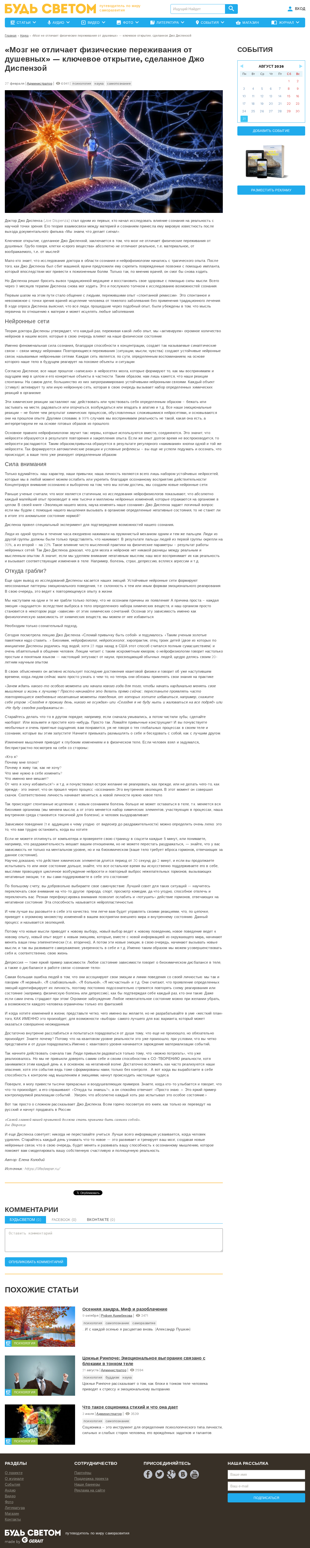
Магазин (12, 1513)
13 (270, 96)
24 (244, 111)
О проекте (14, 1473)
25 (253, 111)
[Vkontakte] (182, 1474)
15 (288, 96)
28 (280, 111)
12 (262, 96)
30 (298, 111)
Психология (24, 1343)
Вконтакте (101, 1219)
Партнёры (83, 1473)
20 (271, 103)
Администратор (39, 83)
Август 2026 (271, 66)
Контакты (13, 1519)
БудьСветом (25, 1219)
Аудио (10, 1490)
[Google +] (171, 1474)
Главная (10, 35)
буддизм (112, 1377)
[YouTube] (194, 1474)
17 (244, 103)
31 (244, 119)
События (12, 1484)
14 (279, 96)
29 (289, 111)
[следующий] (300, 66)
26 (262, 111)
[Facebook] (148, 1474)
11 (253, 96)
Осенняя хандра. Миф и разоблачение (124, 1309)
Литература (15, 1508)
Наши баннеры (87, 1484)
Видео (10, 1496)
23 (297, 103)
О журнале (14, 1478)
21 (279, 103)
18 (253, 103)
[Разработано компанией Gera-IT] (32, 1542)
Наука (24, 35)
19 (262, 103)
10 (244, 96)
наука (99, 83)
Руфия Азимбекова (116, 1315)
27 (271, 111)
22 (289, 103)
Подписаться (266, 1498)
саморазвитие (143, 1323)
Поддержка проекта (91, 1478)
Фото (9, 1502)
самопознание (119, 83)
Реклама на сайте (89, 1490)
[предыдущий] (242, 66)
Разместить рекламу (271, 190)
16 (297, 96)
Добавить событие (271, 131)
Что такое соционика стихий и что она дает (130, 1407)
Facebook (64, 1219)
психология (81, 83)
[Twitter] (159, 1474)
